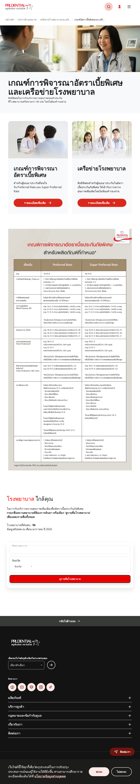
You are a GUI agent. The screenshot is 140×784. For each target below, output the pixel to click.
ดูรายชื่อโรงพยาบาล (70, 578)
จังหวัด (16, 560)
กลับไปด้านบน (67, 621)
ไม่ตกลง (121, 772)
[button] (119, 7)
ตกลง (99, 772)
